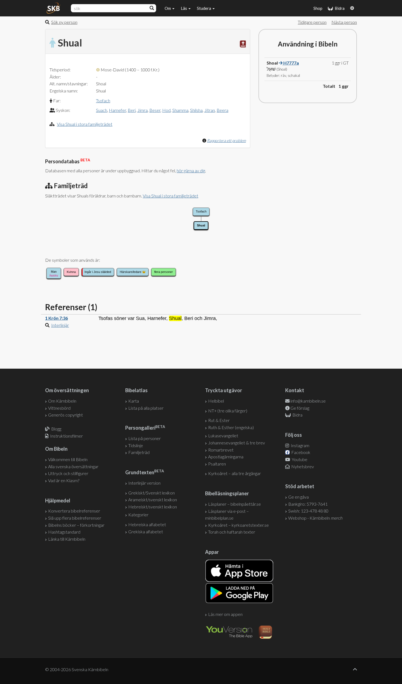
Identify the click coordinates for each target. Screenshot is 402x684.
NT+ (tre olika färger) (227, 410)
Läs (184, 8)
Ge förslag (299, 408)
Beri (132, 110)
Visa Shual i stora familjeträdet (84, 124)
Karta (133, 400)
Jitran (209, 110)
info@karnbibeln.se (308, 400)
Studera (204, 8)
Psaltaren (217, 463)
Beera (222, 110)
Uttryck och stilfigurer (68, 473)
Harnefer (117, 110)
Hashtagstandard (64, 531)
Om (168, 8)
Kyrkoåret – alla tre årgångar (234, 473)
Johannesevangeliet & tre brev (236, 442)
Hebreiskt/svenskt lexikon (152, 506)
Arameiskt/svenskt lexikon (152, 499)
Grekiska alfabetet (145, 531)
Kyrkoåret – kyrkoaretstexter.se (238, 525)
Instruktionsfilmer (66, 435)
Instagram (299, 445)
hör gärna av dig (191, 170)
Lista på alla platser (146, 408)
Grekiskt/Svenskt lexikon (151, 492)
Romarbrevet (221, 449)
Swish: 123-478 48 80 (308, 510)
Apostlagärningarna (225, 456)
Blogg (56, 428)
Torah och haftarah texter (231, 531)
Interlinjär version (144, 482)
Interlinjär (60, 325)
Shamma (180, 110)
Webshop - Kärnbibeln (315, 517)
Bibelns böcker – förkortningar (76, 525)
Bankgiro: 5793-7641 (308, 504)
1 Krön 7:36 (56, 318)
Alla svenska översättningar (73, 466)
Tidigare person (312, 22)
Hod (166, 110)
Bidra (339, 8)
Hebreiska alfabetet (147, 524)
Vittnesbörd (59, 408)
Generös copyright (65, 414)
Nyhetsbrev (302, 466)
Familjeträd (139, 452)
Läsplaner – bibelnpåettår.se (234, 504)
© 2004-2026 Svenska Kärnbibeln (76, 669)
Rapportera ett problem (226, 140)
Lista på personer (144, 438)
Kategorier (138, 514)
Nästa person (344, 22)
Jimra (142, 110)
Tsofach (103, 100)
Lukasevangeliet (223, 435)
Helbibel (216, 400)
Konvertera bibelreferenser (74, 510)
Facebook (300, 452)
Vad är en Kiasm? (63, 480)
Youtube (299, 459)
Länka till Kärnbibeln (66, 539)
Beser (155, 110)
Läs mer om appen (225, 614)
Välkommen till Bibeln (68, 459)
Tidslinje (135, 445)
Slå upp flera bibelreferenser (74, 517)
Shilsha (196, 110)
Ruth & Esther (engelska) (231, 427)
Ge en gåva (298, 496)
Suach (101, 110)
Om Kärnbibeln (62, 400)
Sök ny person (64, 22)
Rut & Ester (219, 420)
